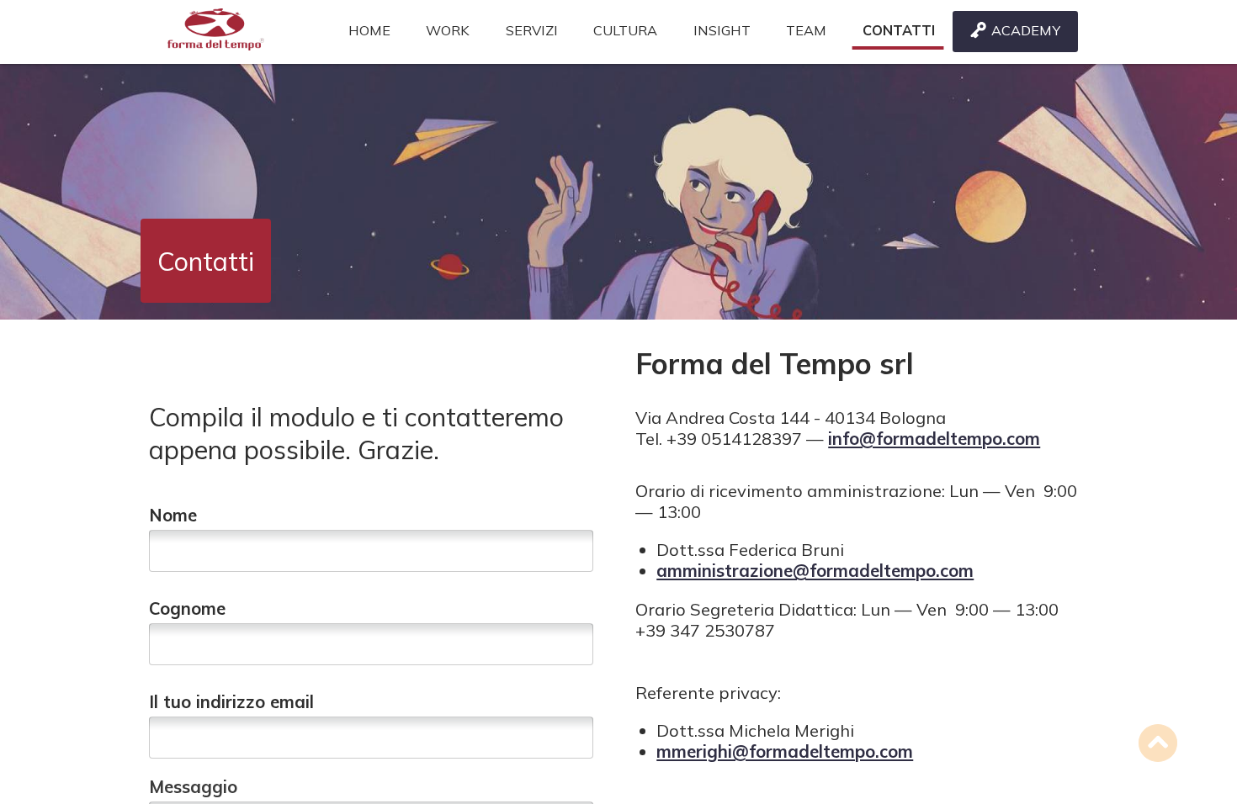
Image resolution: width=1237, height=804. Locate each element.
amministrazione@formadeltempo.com (815, 570)
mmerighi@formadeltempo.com (784, 751)
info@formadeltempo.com (934, 438)
